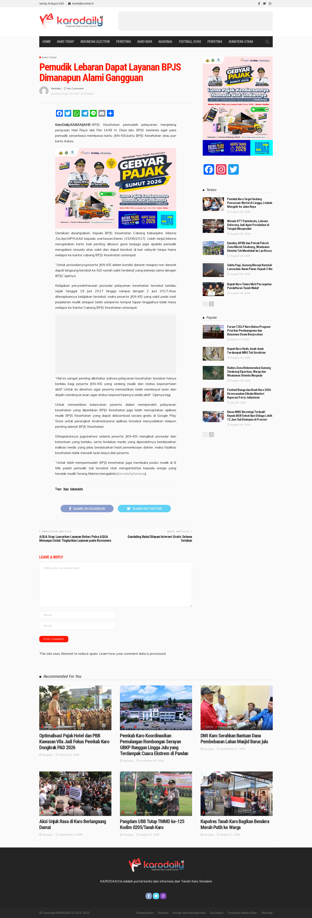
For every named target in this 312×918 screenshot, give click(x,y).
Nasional (166, 42)
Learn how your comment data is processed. (132, 653)
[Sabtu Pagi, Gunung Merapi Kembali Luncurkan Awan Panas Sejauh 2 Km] (213, 270)
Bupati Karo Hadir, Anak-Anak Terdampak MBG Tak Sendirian (246, 350)
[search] (267, 41)
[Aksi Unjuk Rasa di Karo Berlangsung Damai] (75, 793)
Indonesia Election (95, 42)
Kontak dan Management (189, 912)
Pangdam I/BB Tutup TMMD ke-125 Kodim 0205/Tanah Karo (152, 824)
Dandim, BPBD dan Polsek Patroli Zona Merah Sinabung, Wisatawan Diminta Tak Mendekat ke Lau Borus (249, 247)
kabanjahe (76, 489)
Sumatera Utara (241, 42)
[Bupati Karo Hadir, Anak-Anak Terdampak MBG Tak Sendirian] (213, 354)
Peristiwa (123, 42)
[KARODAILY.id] (156, 864)
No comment (75, 88)
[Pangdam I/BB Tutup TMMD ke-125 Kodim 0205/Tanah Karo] (156, 793)
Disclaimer (217, 912)
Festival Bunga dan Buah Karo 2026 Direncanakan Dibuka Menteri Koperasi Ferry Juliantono (249, 393)
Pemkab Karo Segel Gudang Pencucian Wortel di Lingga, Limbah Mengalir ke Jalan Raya (249, 203)
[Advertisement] (195, 20)
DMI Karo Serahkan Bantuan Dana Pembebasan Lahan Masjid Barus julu (234, 739)
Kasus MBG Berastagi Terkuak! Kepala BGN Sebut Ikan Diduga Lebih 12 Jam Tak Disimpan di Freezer (249, 415)
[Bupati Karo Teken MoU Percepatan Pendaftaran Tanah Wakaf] (213, 289)
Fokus (48, 727)
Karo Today (65, 42)
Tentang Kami (145, 912)
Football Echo (190, 42)
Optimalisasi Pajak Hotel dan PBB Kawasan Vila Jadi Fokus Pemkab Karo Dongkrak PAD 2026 (74, 741)
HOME (46, 42)
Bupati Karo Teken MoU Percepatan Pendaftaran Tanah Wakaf (249, 286)
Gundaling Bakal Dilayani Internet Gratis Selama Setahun (160, 539)
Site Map (267, 912)
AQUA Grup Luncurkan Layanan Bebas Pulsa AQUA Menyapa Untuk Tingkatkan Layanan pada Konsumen (75, 539)
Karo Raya (144, 42)
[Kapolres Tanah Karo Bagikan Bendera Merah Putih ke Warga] (237, 793)
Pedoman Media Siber (242, 912)
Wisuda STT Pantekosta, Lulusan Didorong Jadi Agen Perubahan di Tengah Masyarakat (248, 225)
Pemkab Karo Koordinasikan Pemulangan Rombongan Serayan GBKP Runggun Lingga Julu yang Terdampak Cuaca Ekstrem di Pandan (154, 744)
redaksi (56, 88)
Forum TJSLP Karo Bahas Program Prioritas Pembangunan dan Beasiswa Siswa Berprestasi (249, 330)
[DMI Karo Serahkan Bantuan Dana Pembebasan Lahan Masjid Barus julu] (237, 707)
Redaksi (163, 912)
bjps (66, 489)
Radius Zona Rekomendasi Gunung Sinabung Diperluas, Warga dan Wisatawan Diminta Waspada (249, 371)
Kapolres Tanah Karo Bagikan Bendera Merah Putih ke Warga (235, 824)
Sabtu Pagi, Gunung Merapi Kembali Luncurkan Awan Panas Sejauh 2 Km (250, 267)
